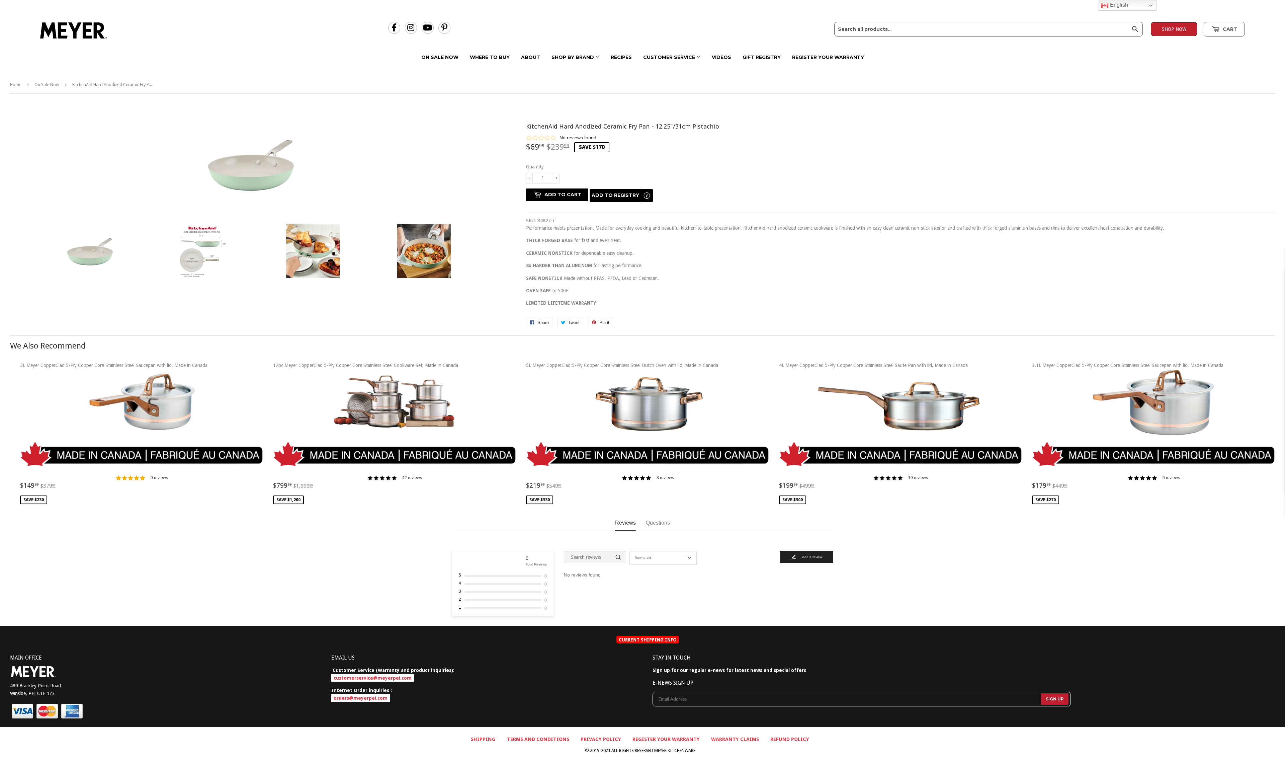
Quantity (535, 166)
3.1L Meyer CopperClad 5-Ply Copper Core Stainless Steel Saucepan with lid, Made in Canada (1127, 433)
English (1118, 5)
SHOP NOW (1174, 29)
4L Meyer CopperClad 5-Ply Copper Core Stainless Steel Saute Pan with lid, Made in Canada (873, 433)
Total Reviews (536, 564)
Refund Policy (789, 739)
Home (15, 84)
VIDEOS (721, 57)
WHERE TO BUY (490, 57)
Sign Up (1055, 698)
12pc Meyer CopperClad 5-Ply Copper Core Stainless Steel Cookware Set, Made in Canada (365, 433)
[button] (900, 137)
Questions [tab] (658, 523)
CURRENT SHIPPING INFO (648, 639)
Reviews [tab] (625, 523)
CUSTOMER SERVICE (669, 57)
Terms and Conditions (538, 739)
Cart (1229, 29)
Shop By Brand (573, 57)
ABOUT (530, 57)
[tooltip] (647, 195)
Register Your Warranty (828, 57)
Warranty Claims (735, 739)
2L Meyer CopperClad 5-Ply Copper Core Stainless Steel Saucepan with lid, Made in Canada (113, 433)
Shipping (483, 739)
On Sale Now (439, 57)
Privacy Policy (601, 739)
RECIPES (621, 57)
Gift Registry (762, 57)
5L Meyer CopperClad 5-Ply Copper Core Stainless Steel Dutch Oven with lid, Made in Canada (622, 433)
